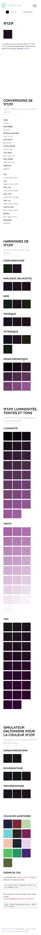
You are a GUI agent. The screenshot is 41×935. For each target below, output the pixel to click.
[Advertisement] (20, 71)
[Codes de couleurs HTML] (13, 3)
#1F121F (13, 44)
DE (3, 929)
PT (13, 929)
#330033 (27, 48)
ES (10, 929)
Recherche (27, 12)
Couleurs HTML (30, 929)
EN (6, 929)
